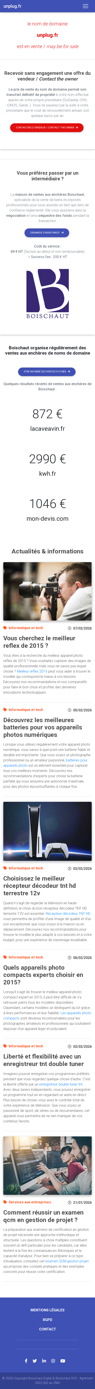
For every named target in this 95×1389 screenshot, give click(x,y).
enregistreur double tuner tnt (60, 1084)
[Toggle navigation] (85, 6)
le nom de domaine (47, 24)
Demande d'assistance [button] (45, 232)
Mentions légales (47, 1310)
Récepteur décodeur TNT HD (68, 914)
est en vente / (47, 46)
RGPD (47, 1320)
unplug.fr (47, 35)
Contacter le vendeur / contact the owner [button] (45, 127)
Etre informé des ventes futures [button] (45, 371)
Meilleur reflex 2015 (32, 671)
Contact (47, 1329)
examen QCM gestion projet (67, 1261)
